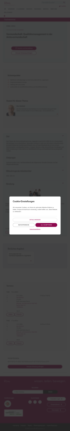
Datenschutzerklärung (35, 229)
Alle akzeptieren (46, 225)
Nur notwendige (23, 225)
